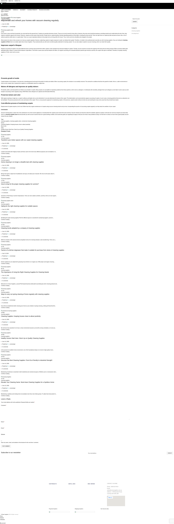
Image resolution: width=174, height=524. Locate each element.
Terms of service (71, 490)
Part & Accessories (53, 486)
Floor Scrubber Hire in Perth (94, 490)
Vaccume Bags (52, 495)
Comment (3, 405)
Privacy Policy (71, 495)
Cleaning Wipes (52, 490)
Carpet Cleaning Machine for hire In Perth (97, 488)
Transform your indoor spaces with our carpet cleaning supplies (21, 140)
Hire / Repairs (91, 483)
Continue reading (5, 153)
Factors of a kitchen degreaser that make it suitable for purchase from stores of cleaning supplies (32, 250)
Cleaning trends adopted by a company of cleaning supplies (20, 228)
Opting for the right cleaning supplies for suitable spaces (19, 206)
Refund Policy (71, 493)
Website (3, 434)
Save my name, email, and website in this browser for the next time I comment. (19, 442)
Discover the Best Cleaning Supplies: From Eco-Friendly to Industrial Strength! (26, 360)
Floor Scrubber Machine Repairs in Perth (96, 493)
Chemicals (51, 488)
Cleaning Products (53, 502)
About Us (70, 486)
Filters (50, 497)
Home (2, 16)
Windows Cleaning (53, 500)
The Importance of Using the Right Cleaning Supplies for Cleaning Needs (25, 272)
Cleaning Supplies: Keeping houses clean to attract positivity (21, 316)
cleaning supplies (8, 16)
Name (3, 421)
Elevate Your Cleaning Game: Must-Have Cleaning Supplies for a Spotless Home (27, 382)
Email (2, 428)
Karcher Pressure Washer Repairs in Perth (95, 496)
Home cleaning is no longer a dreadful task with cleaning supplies (22, 162)
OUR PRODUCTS (53, 483)
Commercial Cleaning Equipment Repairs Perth (96, 502)
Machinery (51, 493)
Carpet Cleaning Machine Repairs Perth (96, 499)
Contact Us (70, 488)
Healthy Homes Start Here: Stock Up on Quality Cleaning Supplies (23, 338)
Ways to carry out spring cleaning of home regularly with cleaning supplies (25, 294)
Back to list (3, 126)
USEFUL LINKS (71, 483)
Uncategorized (135, 33)
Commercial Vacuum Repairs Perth (95, 505)
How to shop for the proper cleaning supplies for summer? (20, 184)
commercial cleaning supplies (29, 121)
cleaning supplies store (12, 114)
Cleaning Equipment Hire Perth (94, 486)
